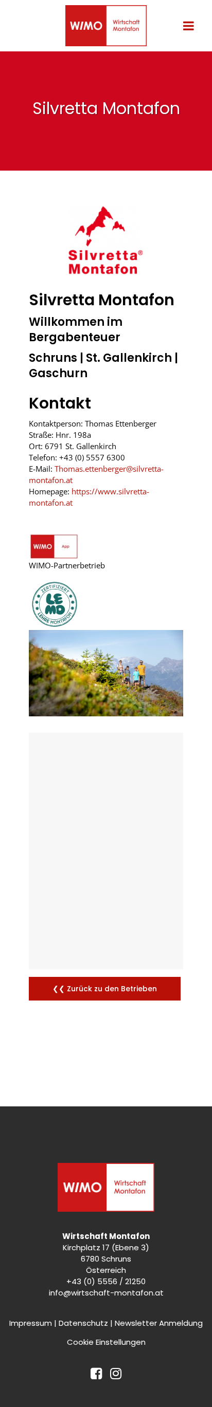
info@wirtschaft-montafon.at (106, 1292)
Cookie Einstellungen (106, 1342)
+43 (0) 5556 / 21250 (106, 1281)
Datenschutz (83, 1323)
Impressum (30, 1323)
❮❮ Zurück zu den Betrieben (104, 989)
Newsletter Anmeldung (159, 1323)
